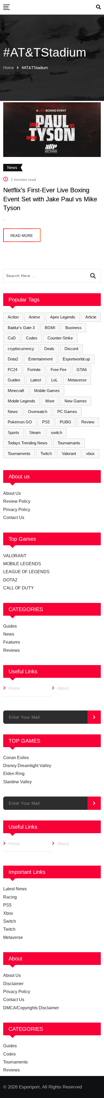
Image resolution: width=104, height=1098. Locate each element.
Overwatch (37, 411)
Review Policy (16, 501)
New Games (76, 401)
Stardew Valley (17, 782)
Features (11, 642)
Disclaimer (13, 983)
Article (90, 317)
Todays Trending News (27, 443)
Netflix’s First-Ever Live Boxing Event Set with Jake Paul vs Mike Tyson (50, 198)
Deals (49, 348)
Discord (71, 348)
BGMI (50, 327)
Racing (10, 897)
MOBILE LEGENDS (22, 563)
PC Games (67, 411)
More (49, 401)
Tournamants (69, 443)
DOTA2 (10, 580)
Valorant (69, 453)
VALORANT (14, 556)
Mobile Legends (21, 401)
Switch (9, 921)
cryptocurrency (21, 348)
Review (87, 422)
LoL (54, 380)
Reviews (11, 650)
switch (56, 432)
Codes (31, 338)
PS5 (46, 422)
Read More (21, 235)
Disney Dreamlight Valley (27, 765)
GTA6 (82, 369)
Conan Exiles (16, 757)
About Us (12, 493)
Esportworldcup (76, 359)
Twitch (46, 453)
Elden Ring (14, 773)
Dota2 (13, 359)
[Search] (98, 7)
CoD (12, 338)
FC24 (12, 369)
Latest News (15, 889)
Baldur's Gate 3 (21, 327)
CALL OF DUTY (18, 588)
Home (8, 67)
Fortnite (34, 369)
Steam (35, 432)
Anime (34, 317)
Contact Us (13, 517)
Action (13, 317)
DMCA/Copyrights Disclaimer (31, 1008)
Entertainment (40, 359)
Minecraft (16, 390)
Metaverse (77, 380)
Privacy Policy (16, 509)
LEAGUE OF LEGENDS (26, 571)
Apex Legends (62, 317)
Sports (13, 432)
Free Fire (58, 369)
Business (73, 327)
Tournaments (19, 453)
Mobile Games (47, 390)
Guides (14, 380)
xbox (90, 453)
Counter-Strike (60, 338)
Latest (35, 380)
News (13, 411)
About (63, 688)
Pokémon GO (20, 422)
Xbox (8, 913)
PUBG (65, 422)
